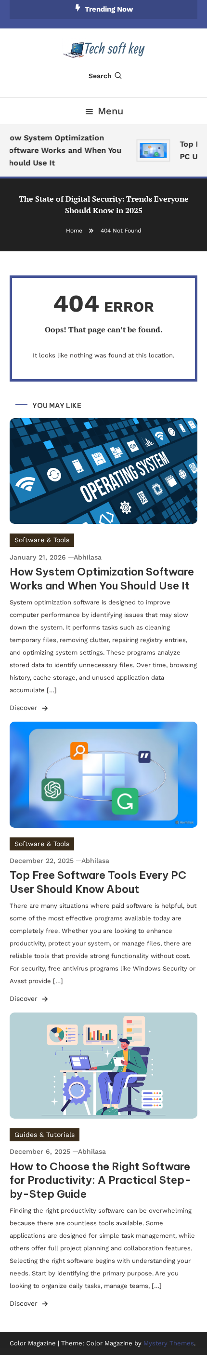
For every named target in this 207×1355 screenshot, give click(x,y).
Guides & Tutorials (44, 1134)
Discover (25, 708)
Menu (110, 111)
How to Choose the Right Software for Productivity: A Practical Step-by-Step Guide (100, 1180)
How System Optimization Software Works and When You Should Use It (60, 150)
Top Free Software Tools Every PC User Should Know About (98, 882)
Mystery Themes (168, 1343)
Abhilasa (88, 557)
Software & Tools (41, 540)
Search (100, 76)
